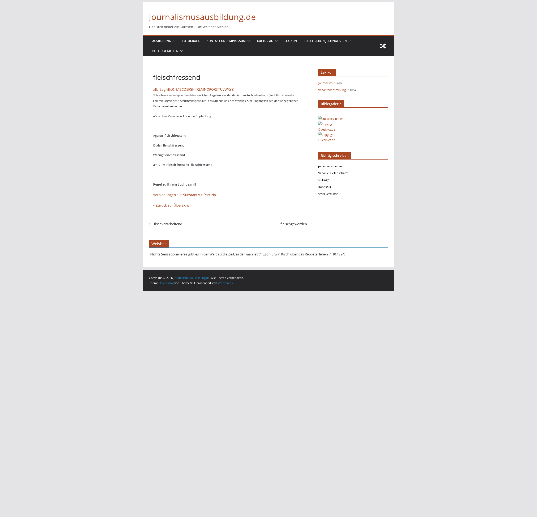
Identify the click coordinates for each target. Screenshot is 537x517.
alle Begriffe (162, 89)
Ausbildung (161, 41)
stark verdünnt (328, 194)
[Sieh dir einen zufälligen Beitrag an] (383, 46)
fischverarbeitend (168, 224)
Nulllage (323, 180)
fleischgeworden (293, 224)
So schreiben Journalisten (325, 41)
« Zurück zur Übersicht (171, 205)
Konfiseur (324, 187)
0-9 (174, 89)
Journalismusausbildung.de (202, 16)
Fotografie (191, 41)
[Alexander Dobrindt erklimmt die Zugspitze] (335, 124)
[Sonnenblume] (335, 135)
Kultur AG (265, 41)
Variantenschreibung (332, 90)
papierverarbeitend (331, 166)
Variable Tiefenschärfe (333, 173)
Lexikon (290, 41)
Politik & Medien (165, 51)
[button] (173, 41)
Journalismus (327, 83)
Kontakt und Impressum (226, 41)
